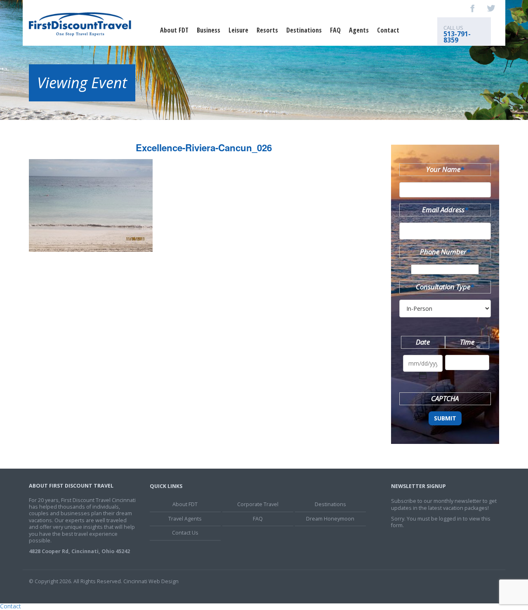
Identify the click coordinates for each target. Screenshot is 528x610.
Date (423, 342)
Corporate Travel (257, 504)
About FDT (174, 30)
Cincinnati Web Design (151, 581)
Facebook (472, 8)
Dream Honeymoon (330, 518)
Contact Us (185, 532)
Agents (359, 30)
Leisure (238, 30)
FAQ (335, 30)
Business (208, 30)
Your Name (445, 169)
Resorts (267, 30)
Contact (388, 30)
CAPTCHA (445, 398)
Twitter (491, 8)
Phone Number (445, 251)
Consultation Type (445, 286)
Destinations (304, 30)
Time (467, 342)
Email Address (445, 209)
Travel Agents (185, 518)
